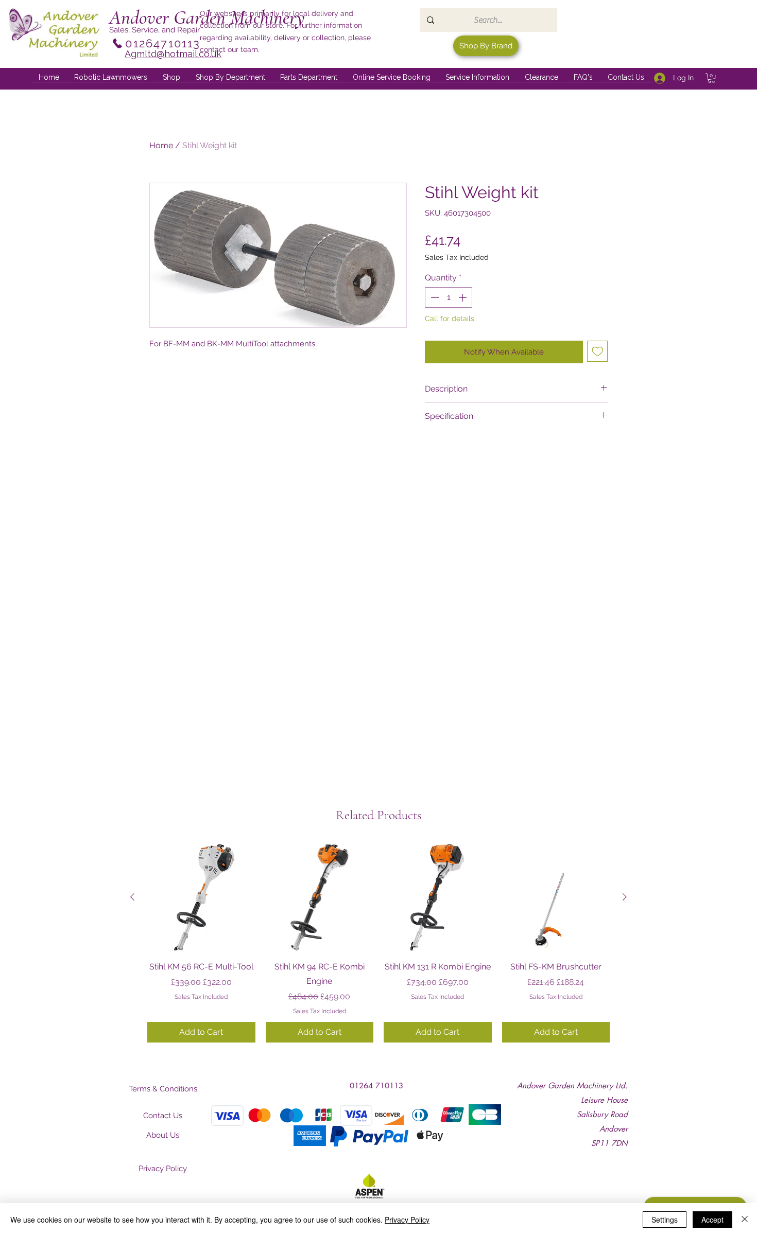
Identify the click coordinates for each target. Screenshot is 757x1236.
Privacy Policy (407, 1219)
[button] (230, 78)
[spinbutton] (448, 297)
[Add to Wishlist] (597, 351)
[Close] (744, 1219)
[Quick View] (201, 897)
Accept (712, 1219)
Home (161, 145)
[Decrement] (433, 297)
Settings (664, 1219)
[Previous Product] (132, 897)
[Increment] (463, 297)
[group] (378, 943)
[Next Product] (624, 897)
